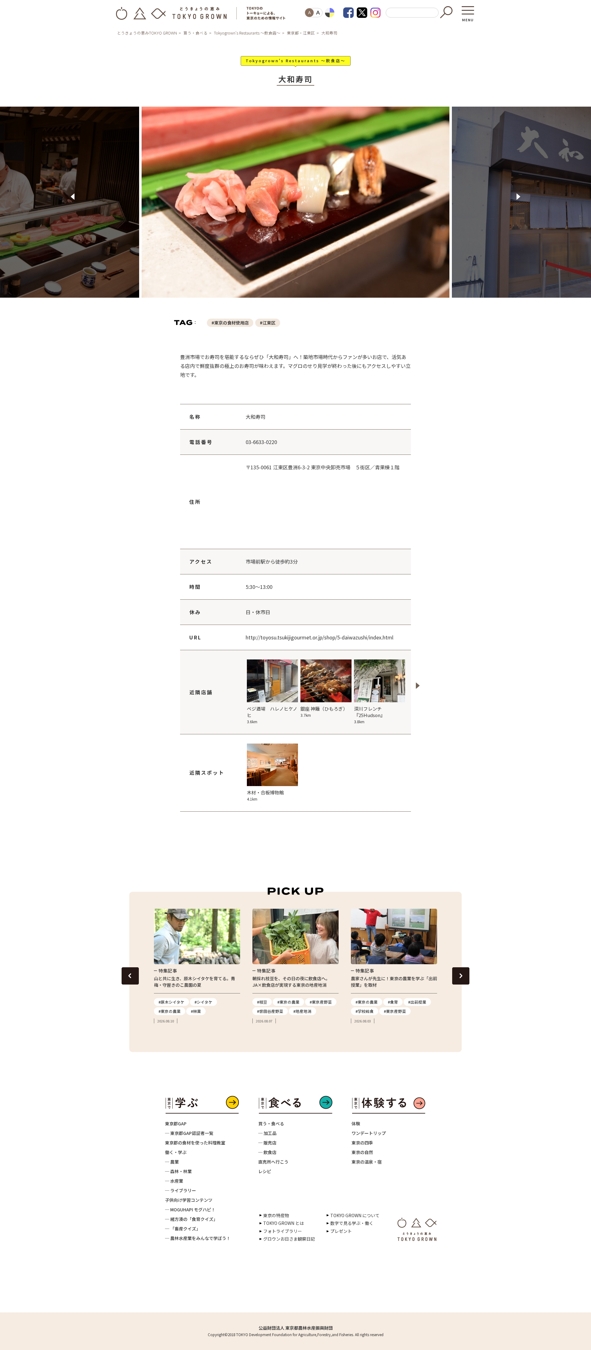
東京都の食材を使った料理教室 (195, 1143)
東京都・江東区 (301, 33)
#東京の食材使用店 (230, 323)
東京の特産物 (276, 1215)
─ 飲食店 (267, 1152)
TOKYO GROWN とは (283, 1223)
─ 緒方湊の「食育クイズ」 (191, 1219)
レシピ (264, 1171)
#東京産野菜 (321, 1002)
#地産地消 (302, 1011)
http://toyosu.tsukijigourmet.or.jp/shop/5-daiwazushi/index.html (319, 637)
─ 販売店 (267, 1143)
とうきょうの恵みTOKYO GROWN (147, 33)
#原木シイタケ (171, 1002)
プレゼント (341, 1231)
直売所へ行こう (273, 1162)
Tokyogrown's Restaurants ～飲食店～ (247, 33)
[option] (295, 206)
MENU (468, 17)
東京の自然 (362, 1152)
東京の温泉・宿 (367, 1162)
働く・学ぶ (176, 1152)
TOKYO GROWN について (355, 1215)
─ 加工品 (267, 1133)
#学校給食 (365, 1011)
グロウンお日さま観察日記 (289, 1239)
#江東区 (267, 323)
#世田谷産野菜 (270, 1011)
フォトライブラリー (282, 1231)
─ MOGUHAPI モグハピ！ (190, 1209)
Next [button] (518, 197)
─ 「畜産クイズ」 (182, 1229)
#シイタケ (203, 1002)
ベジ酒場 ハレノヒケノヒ (272, 714)
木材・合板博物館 (265, 795)
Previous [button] (72, 197)
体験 (356, 1123)
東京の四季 (362, 1143)
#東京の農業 (170, 1011)
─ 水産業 (174, 1181)
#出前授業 (417, 1002)
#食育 (393, 1002)
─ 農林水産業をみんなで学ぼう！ (198, 1238)
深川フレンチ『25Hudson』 (369, 714)
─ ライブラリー (180, 1190)
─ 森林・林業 (178, 1171)
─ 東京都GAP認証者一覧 (189, 1133)
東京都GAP (176, 1123)
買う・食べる (195, 33)
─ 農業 (172, 1162)
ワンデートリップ (369, 1133)
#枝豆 (262, 1002)
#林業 (196, 1011)
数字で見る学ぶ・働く (351, 1223)
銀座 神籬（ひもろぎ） (324, 711)
